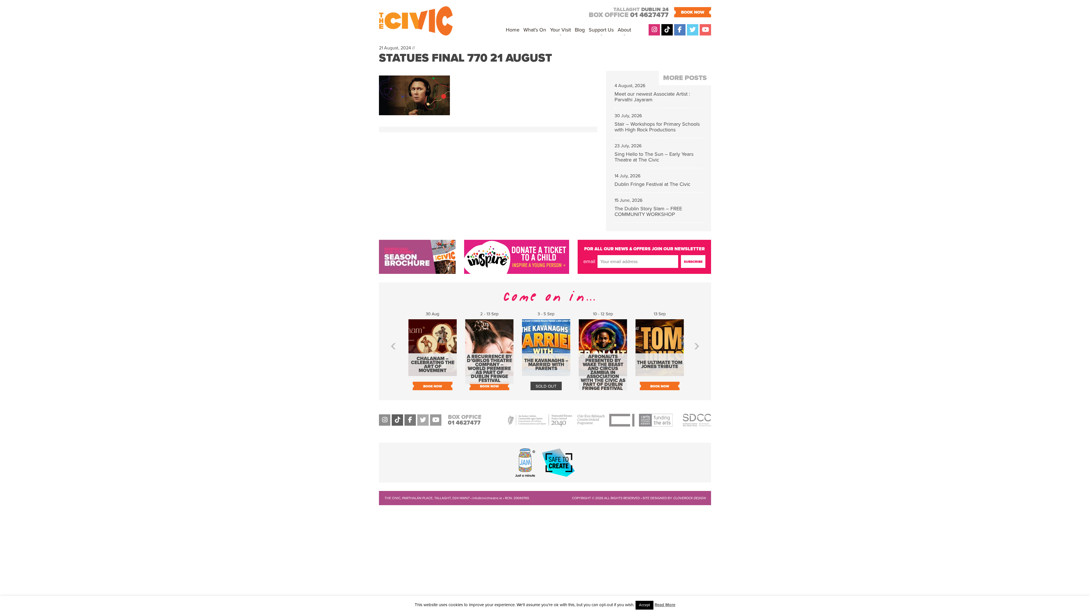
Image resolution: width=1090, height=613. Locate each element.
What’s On (534, 30)
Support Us (601, 30)
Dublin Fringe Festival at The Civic (652, 184)
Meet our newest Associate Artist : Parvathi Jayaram (652, 96)
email (589, 261)
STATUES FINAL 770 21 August (465, 58)
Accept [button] (644, 605)
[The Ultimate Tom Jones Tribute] (658, 373)
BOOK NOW (692, 12)
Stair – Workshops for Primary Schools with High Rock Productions (657, 127)
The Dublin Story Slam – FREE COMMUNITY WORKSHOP (648, 211)
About (624, 30)
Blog (580, 30)
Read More (665, 604)
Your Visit (560, 30)
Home (512, 30)
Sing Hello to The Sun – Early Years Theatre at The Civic (654, 157)
